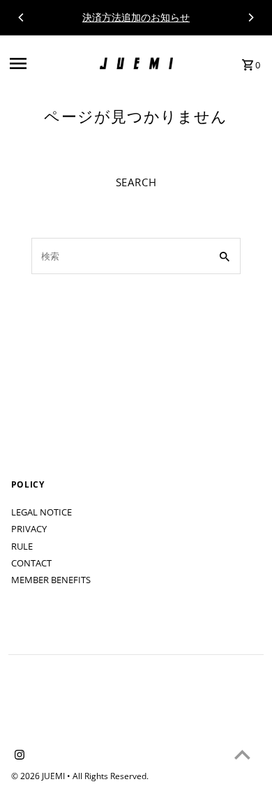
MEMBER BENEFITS (51, 579)
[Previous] (21, 17)
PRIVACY (29, 528)
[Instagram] (17, 755)
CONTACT (31, 563)
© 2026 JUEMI (39, 776)
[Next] (250, 17)
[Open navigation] (50, 63)
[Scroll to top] (242, 754)
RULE (22, 546)
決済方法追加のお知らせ (136, 17)
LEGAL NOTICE (41, 512)
